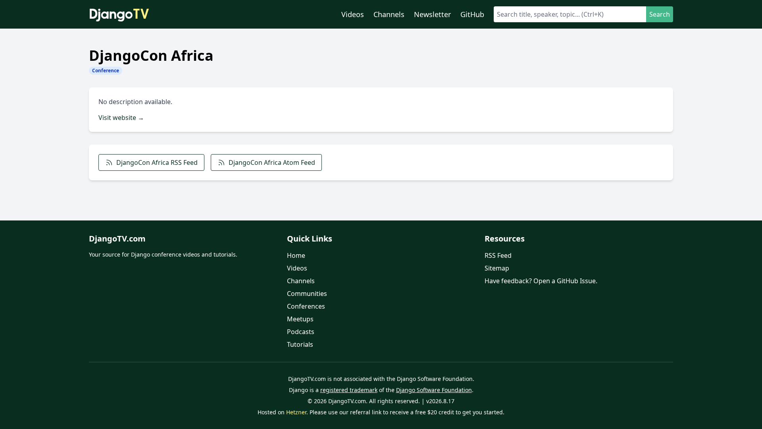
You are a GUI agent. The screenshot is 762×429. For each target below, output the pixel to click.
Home (296, 255)
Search (659, 14)
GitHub (472, 14)
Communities (307, 293)
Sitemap (497, 268)
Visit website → (121, 117)
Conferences (306, 306)
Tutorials (300, 344)
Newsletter (432, 14)
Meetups (300, 319)
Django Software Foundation (434, 390)
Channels (388, 14)
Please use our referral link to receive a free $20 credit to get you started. (407, 412)
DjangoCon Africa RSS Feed (157, 162)
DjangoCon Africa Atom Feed (272, 162)
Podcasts (300, 331)
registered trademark (348, 390)
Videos (352, 14)
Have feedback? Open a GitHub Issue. (541, 280)
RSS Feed (498, 255)
